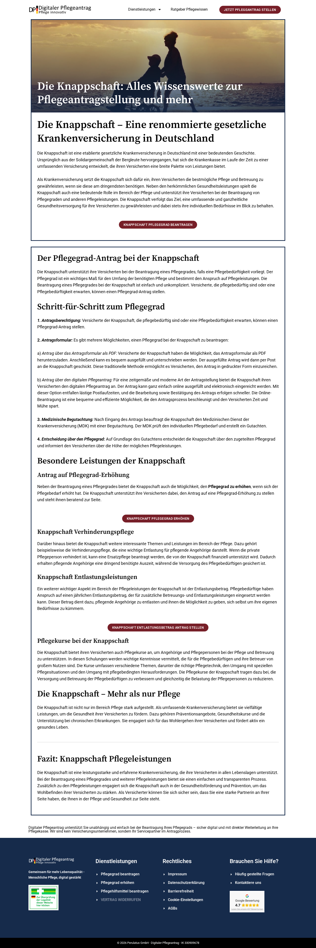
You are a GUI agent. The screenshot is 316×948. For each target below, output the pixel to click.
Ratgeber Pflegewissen (189, 9)
